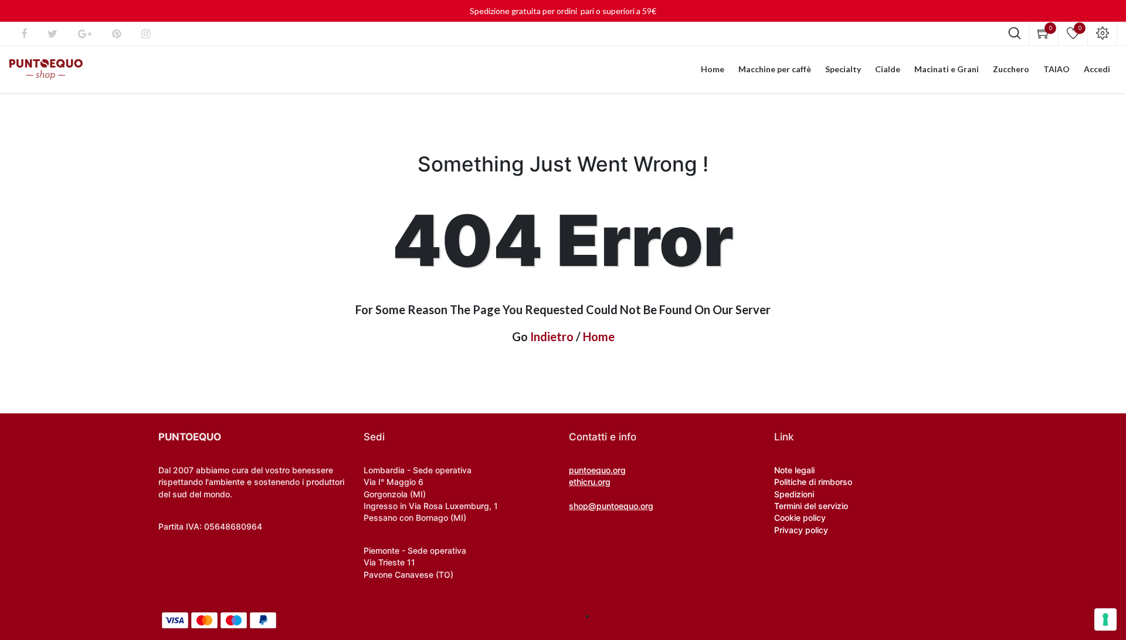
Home (599, 336)
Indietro (552, 336)
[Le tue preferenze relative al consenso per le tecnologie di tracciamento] (1105, 619)
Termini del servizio (811, 506)
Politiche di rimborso (813, 482)
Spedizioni (794, 494)
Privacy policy (801, 530)
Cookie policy (800, 518)
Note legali (794, 470)
